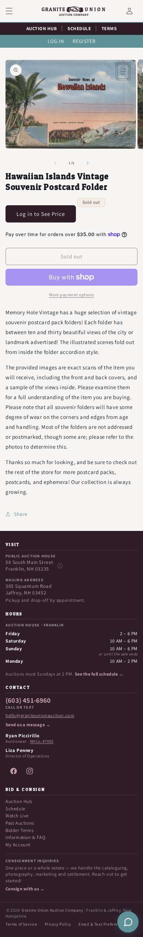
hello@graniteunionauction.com (40, 716)
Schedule (15, 809)
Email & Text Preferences (102, 924)
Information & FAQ (25, 837)
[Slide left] (55, 163)
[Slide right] (88, 163)
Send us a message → (28, 725)
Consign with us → (25, 889)
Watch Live (17, 816)
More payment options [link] (71, 294)
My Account (18, 845)
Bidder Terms (19, 830)
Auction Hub (19, 801)
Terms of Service (21, 924)
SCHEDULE (79, 28)
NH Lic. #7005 (42, 741)
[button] (14, 11)
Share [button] (20, 514)
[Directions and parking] (59, 565)
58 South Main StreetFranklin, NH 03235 (30, 565)
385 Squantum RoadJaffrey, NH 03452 (29, 589)
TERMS (109, 28)
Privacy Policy (58, 924)
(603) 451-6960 (28, 701)
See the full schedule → (99, 674)
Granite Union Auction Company (52, 910)
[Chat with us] (128, 922)
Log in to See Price (40, 213)
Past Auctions (20, 823)
